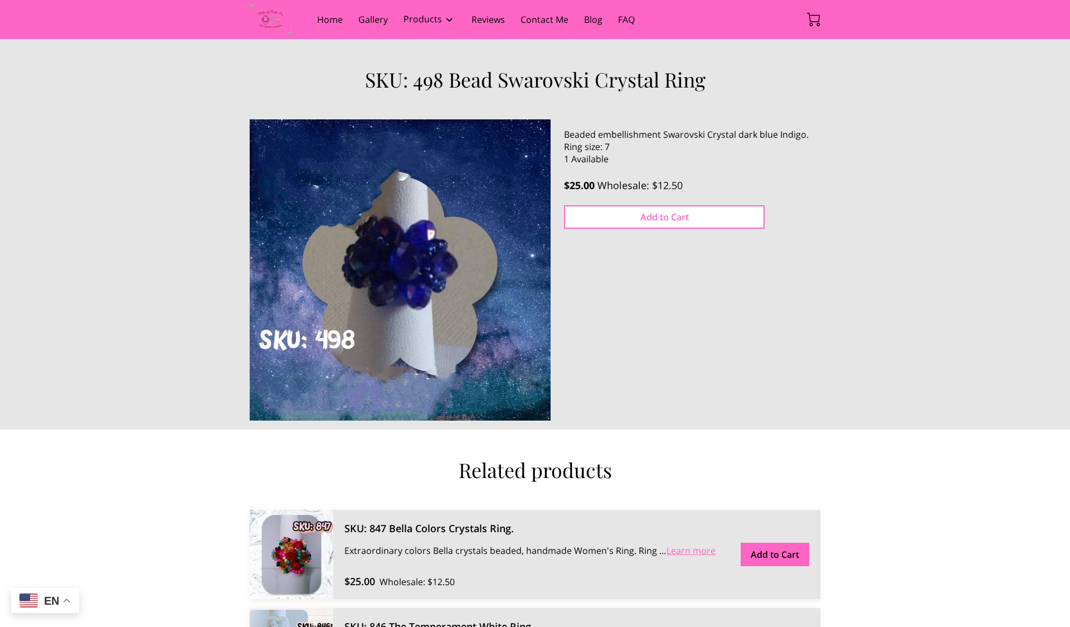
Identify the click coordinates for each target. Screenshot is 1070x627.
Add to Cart (664, 217)
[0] (813, 19)
